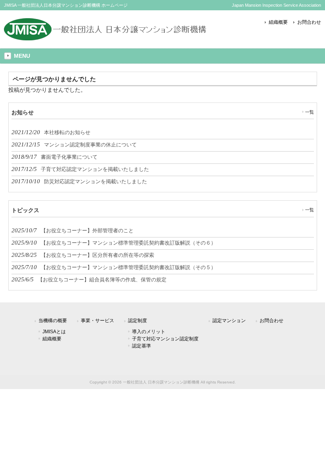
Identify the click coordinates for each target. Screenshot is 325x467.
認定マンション (229, 320)
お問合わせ (309, 22)
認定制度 (137, 320)
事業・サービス (97, 320)
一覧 (309, 112)
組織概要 (278, 22)
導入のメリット (148, 331)
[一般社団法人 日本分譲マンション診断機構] (105, 37)
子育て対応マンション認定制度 (165, 339)
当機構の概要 (52, 320)
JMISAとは (54, 331)
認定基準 (141, 346)
